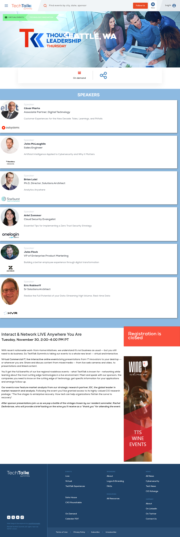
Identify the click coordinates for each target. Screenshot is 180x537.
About (110, 476)
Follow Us (140, 6)
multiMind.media (34, 523)
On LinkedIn (151, 509)
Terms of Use (62, 532)
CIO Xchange (152, 491)
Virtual (68, 481)
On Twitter (151, 514)
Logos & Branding (115, 481)
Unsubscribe (111, 532)
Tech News (151, 486)
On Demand (71, 514)
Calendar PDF (72, 519)
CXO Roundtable (73, 503)
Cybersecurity (152, 481)
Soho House (71, 498)
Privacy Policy (79, 532)
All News (150, 476)
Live (67, 476)
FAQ (109, 486)
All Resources (113, 499)
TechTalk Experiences (75, 486)
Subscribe (95, 532)
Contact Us (151, 519)
